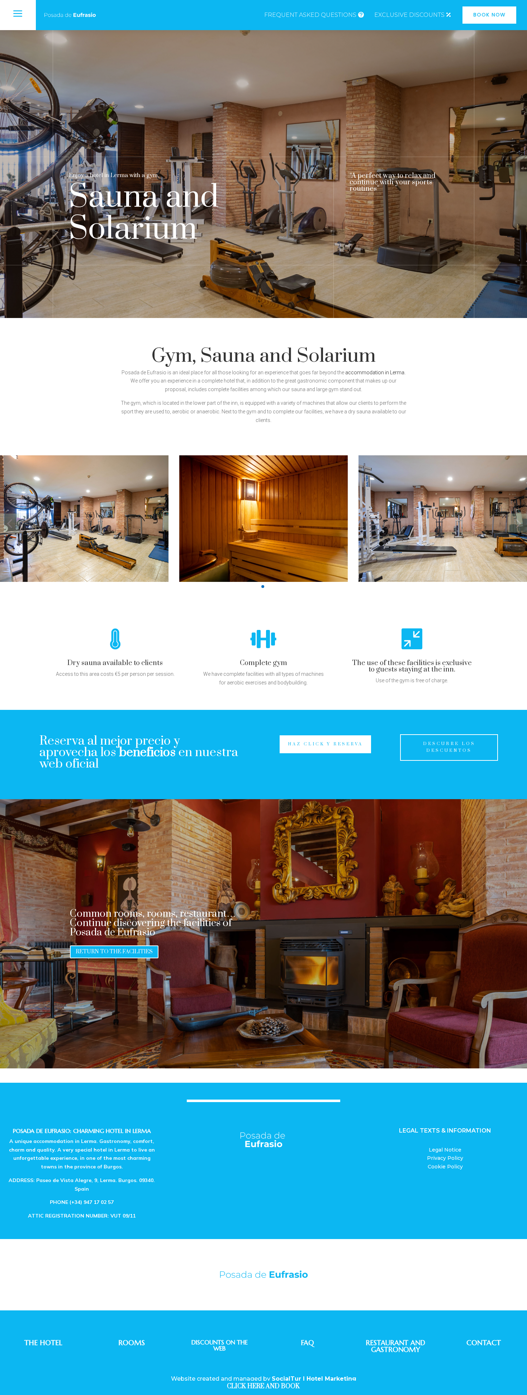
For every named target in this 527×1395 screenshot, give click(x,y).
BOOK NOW (489, 14)
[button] (9, 522)
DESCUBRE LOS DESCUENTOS (449, 747)
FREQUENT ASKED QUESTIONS (310, 14)
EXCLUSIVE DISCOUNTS (409, 14)
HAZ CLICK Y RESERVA (325, 744)
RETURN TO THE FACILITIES (114, 951)
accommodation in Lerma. (375, 372)
